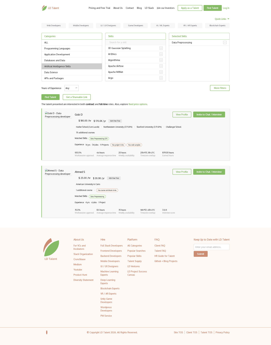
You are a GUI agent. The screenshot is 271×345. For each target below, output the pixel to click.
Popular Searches (137, 250)
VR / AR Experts (190, 25)
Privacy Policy (223, 332)
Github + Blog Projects (165, 261)
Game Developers (135, 25)
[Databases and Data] (72, 60)
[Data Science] (72, 72)
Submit (200, 254)
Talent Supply (135, 261)
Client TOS (191, 332)
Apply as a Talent (190, 8)
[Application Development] (72, 54)
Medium (78, 264)
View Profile (182, 114)
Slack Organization (83, 254)
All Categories (135, 245)
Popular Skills (134, 256)
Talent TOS (206, 332)
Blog (139, 8)
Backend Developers (111, 256)
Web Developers (54, 25)
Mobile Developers (81, 25)
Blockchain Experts (217, 25)
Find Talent (212, 8)
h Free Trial (115, 121)
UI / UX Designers (108, 25)
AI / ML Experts (162, 25)
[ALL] (72, 43)
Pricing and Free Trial (99, 8)
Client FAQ (159, 245)
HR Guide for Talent (164, 256)
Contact (130, 8)
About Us (118, 8)
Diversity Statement (83, 280)
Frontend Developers (111, 250)
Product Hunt (80, 274)
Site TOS (178, 332)
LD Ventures (134, 266)
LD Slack (149, 8)
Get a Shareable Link (76, 97)
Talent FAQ (160, 250)
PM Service (106, 315)
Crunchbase (79, 259)
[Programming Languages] (72, 48)
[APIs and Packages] (72, 78)
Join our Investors (166, 8)
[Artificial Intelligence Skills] (72, 66)
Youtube (78, 269)
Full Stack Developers (112, 245)
